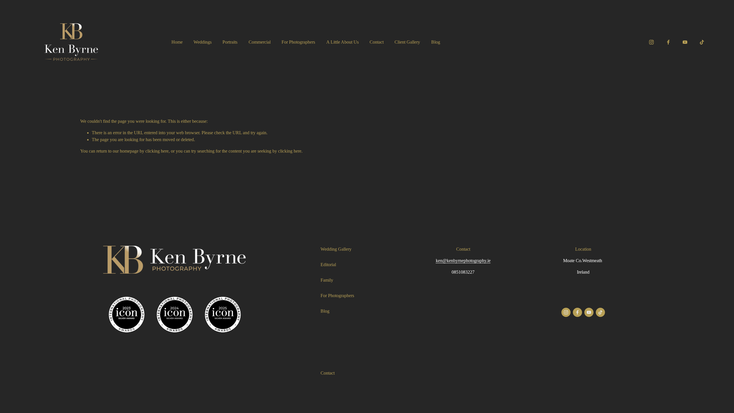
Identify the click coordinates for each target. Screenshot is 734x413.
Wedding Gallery (336, 249)
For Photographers (298, 42)
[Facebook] (668, 42)
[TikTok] (702, 42)
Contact (377, 42)
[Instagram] (651, 42)
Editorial (328, 264)
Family (327, 280)
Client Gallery (407, 42)
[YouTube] (685, 42)
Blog (435, 42)
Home (177, 42)
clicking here (157, 151)
